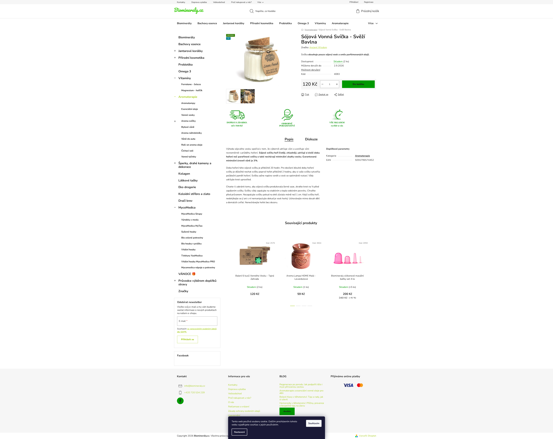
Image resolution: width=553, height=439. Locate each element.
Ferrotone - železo (191, 84)
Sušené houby (188, 231)
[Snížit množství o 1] (322, 84)
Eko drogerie (187, 187)
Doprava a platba (199, 2)
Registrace (368, 2)
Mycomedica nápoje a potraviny (198, 267)
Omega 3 (184, 71)
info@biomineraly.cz (194, 385)
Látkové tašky (188, 180)
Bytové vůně (187, 127)
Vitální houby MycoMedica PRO (198, 261)
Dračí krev (185, 201)
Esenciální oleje (189, 109)
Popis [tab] (289, 139)
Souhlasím (313, 423)
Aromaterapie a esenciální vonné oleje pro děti (301, 392)
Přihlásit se (187, 339)
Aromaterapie (187, 97)
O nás (231, 402)
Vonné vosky (188, 115)
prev (228, 272)
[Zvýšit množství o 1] (337, 84)
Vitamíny (184, 78)
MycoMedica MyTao (191, 225)
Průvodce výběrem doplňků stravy (197, 282)
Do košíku (358, 84)
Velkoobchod (219, 2)
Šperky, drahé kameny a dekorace (194, 165)
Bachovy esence (189, 44)
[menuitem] (184, 23)
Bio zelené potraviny (192, 237)
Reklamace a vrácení (238, 406)
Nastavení (239, 432)
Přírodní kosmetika (191, 58)
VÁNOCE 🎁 (187, 274)
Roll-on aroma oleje (191, 144)
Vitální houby (188, 249)
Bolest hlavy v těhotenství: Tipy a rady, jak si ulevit (301, 398)
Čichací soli (187, 150)
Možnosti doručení (310, 69)
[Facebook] (180, 400)
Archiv (287, 411)
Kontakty (181, 2)
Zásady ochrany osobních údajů (244, 411)
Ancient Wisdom (318, 47)
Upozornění (234, 415)
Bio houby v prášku (191, 243)
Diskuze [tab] (311, 139)
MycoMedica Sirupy (191, 213)
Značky (183, 291)
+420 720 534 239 (194, 392)
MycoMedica (186, 207)
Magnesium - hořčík (191, 90)
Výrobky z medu (190, 219)
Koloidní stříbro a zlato (194, 194)
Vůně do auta (188, 138)
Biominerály (186, 37)
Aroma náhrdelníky (191, 133)
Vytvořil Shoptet (367, 435)
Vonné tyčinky (188, 156)
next (374, 272)
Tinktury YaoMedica (192, 255)
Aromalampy (188, 103)
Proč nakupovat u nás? (241, 2)
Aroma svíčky (188, 121)
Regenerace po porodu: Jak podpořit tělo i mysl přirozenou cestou (301, 385)
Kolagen (184, 174)
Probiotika (185, 65)
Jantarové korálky (190, 51)
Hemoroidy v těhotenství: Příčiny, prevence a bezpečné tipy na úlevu (301, 404)
